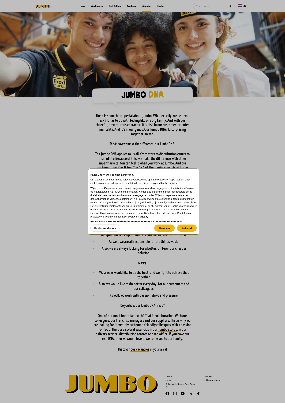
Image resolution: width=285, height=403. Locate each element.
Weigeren (164, 228)
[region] (143, 201)
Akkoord (187, 228)
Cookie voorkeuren (105, 228)
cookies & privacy (138, 216)
